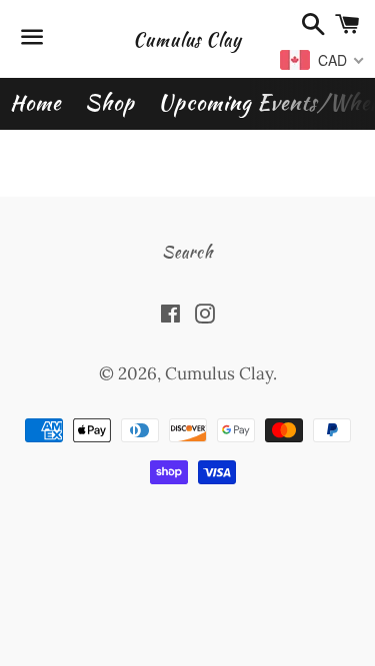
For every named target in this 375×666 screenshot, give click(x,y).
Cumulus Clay (187, 39)
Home (35, 102)
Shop (109, 102)
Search (187, 252)
